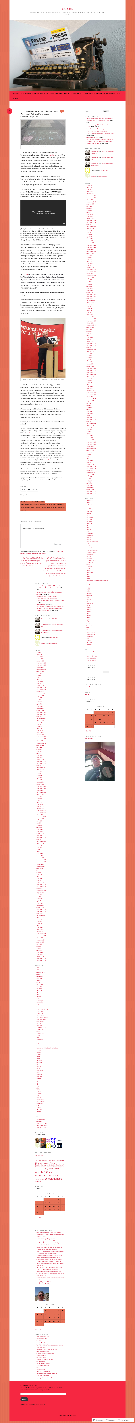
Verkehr (88, 640)
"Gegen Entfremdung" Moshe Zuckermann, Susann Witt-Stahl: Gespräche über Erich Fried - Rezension (50, 1263)
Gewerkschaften (91, 552)
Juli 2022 (89, 280)
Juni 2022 (89, 282)
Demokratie (89, 517)
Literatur (88, 583)
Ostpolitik (51, 155)
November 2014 (91, 468)
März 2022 (89, 288)
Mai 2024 (89, 235)
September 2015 (91, 448)
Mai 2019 (89, 358)
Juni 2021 (89, 306)
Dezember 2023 (91, 245)
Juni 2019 (89, 356)
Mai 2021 (89, 308)
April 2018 (89, 384)
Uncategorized (90, 634)
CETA (88, 515)
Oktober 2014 (90, 471)
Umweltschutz (90, 632)
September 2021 (91, 300)
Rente (88, 601)
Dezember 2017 (91, 393)
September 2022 (91, 276)
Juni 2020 (89, 331)
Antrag (25, 274)
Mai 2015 (89, 456)
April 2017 (89, 409)
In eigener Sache (91, 560)
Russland (44, 507)
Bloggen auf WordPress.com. (67, 1415)
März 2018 (89, 386)
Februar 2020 (90, 339)
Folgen (24, 1399)
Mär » (90, 731)
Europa (88, 529)
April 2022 (89, 286)
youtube (23, 510)
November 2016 (91, 419)
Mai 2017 (89, 407)
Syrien (88, 620)
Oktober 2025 (90, 200)
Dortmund (89, 521)
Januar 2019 (90, 366)
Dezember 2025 (91, 196)
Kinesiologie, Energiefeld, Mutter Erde (47, 1374)
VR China (89, 642)
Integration (89, 562)
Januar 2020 (90, 341)
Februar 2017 (90, 413)
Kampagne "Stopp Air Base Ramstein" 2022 (48, 1271)
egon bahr (56, 504)
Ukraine (88, 630)
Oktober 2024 (90, 224)
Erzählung (89, 523)
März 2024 (89, 239)
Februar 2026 (90, 192)
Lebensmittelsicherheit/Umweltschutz (97, 581)
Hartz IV (88, 556)
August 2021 (90, 302)
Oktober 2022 (90, 274)
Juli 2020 (89, 329)
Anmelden (89, 654)
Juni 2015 (89, 454)
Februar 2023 (90, 265)
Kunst (88, 579)
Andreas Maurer (33, 433)
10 (104, 716)
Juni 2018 (89, 380)
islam (88, 564)
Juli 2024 (89, 230)
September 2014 (91, 473)
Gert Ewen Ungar (41, 1357)
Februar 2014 (90, 487)
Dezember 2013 (91, 491)
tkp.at (38, 1367)
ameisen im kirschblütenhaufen (45, 1353)
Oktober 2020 (90, 323)
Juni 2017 (89, 405)
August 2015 (90, 450)
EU (87, 525)
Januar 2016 (90, 440)
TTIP (87, 628)
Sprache (88, 615)
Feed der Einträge (91, 656)
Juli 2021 (89, 304)
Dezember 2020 (91, 319)
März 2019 (89, 362)
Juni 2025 (89, 208)
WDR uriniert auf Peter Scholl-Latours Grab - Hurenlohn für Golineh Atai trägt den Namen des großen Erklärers (50, 1235)
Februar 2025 (90, 216)
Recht (88, 597)
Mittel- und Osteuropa (42, 1376)
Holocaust (89, 558)
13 (87, 719)
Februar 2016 (90, 438)
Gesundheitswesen (92, 550)
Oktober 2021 (90, 298)
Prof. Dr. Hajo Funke (42, 1343)
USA (42, 502)
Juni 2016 (89, 429)
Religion (88, 599)
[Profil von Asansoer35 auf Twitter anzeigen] (88, 694)
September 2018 (91, 374)
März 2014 (89, 485)
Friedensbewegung (92, 542)
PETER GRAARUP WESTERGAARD (47, 1349)
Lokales (88, 585)
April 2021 (89, 311)
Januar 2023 (90, 267)
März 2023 (89, 263)
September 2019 (91, 349)
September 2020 (91, 325)
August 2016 (90, 425)
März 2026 (89, 189)
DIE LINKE (33, 502)
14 (91, 719)
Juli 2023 (89, 255)
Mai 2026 (89, 185)
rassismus (89, 595)
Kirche (88, 570)
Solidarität (89, 609)
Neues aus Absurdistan (43, 1363)
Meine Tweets (89, 687)
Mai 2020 (89, 333)
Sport (88, 613)
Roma (88, 605)
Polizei (88, 591)
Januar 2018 (90, 390)
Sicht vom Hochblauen (42, 1337)
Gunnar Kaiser (40, 1361)
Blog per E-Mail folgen (28, 1385)
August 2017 (90, 401)
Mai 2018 (89, 382)
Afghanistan (89, 501)
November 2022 (91, 272)
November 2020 (91, 321)
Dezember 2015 (91, 442)
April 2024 (89, 237)
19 (112, 719)
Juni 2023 (89, 257)
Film (87, 531)
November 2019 (91, 345)
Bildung (88, 513)
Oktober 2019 (90, 347)
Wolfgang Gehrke (60, 507)
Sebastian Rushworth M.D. (44, 1371)
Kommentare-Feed (91, 658)
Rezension (89, 603)
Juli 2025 (89, 206)
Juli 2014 (89, 477)
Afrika (88, 503)
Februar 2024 (90, 241)
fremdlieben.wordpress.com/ (44, 1359)
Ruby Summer (40, 1369)
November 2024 (91, 222)
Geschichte (89, 546)
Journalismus (90, 566)
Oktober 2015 (90, 446)
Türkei (88, 622)
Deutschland (41, 504)
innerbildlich (40, 1341)
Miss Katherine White (42, 1365)
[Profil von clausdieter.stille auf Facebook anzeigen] (86, 694)
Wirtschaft (89, 644)
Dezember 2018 (91, 368)
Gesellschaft (90, 548)
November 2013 (91, 493)
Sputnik (50, 460)
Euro (87, 527)
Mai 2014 (89, 481)
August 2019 (90, 351)
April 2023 (89, 261)
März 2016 (89, 436)
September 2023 (91, 251)
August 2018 (90, 376)
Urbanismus (89, 636)
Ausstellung (89, 509)
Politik (39, 502)
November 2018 (91, 370)
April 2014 (89, 483)
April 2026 (89, 187)
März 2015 (89, 460)
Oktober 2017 (90, 397)
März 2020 (89, 337)
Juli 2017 (89, 403)
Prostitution (89, 593)
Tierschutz (89, 626)
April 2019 (89, 360)
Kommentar (58, 544)
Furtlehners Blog (41, 1355)
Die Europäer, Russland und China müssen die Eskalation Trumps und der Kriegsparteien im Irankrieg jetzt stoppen (99, 141)
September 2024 (91, 226)
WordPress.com (91, 660)
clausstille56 (67, 8)
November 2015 (91, 444)
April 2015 (89, 458)
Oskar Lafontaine (29, 507)
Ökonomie (89, 511)
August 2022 (90, 278)
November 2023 (91, 247)
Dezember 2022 (91, 269)
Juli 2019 (89, 354)
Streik (88, 617)
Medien (88, 587)
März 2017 (89, 411)
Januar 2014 (90, 489)
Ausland (88, 507)
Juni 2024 (89, 232)
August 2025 (90, 204)
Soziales (88, 611)
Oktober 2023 (90, 249)
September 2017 (91, 399)
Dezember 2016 (91, 417)
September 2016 (91, 423)
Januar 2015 (90, 464)
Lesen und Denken (41, 1339)
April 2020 (89, 335)
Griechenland (90, 554)
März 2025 (89, 214)
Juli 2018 (89, 378)
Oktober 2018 (90, 372)
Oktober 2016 (90, 421)
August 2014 (90, 475)
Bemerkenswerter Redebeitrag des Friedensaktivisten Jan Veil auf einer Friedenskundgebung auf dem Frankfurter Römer (100, 131)
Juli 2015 (89, 452)
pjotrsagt (93, 176)
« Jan (86, 731)
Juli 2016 (89, 427)
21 (91, 723)
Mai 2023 (89, 259)
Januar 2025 (90, 218)
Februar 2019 (90, 364)
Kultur (88, 577)
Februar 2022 (90, 290)
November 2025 (91, 198)
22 (95, 723)
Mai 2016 (89, 432)
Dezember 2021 (91, 294)
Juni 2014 (89, 479)
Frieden (88, 540)
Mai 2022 (89, 284)
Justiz (88, 568)
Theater (88, 624)
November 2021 (91, 296)
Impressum (15, 98)
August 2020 (90, 327)
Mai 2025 (89, 210)
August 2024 (90, 228)
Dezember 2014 (91, 466)
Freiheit (88, 538)
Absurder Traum (91, 137)
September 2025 (91, 202)
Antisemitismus (90, 505)
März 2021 (89, 313)
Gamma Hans (95, 151)
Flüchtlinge (89, 533)
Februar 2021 (90, 315)
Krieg (88, 574)
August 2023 (90, 253)
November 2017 (91, 395)
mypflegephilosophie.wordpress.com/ (47, 1378)
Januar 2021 (90, 317)
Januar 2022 (90, 292)
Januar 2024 (90, 243)
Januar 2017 (90, 415)
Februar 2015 (90, 462)
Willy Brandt (50, 507)
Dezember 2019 (91, 343)
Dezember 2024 (91, 220)
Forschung (89, 535)
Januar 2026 (90, 194)
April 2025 (89, 212)
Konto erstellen (90, 652)
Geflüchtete (89, 544)
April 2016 (89, 434)
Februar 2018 (90, 388)
